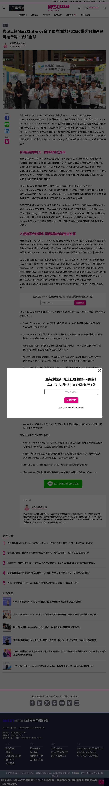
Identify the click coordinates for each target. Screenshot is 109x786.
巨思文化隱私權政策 (76, 408)
